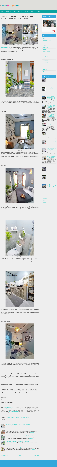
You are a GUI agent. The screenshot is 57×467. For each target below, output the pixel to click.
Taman (44, 58)
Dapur (32, 11)
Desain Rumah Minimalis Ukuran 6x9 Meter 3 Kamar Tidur (51, 133)
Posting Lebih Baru (4, 455)
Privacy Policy (45, 198)
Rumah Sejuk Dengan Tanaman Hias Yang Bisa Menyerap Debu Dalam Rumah (20, 447)
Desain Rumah (8, 11)
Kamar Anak (45, 49)
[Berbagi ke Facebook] (4, 419)
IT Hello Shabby (21, 464)
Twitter (13, 417)
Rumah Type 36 (45, 56)
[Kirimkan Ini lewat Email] (1, 419)
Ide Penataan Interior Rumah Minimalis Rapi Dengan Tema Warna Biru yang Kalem (17, 17)
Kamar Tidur (26, 11)
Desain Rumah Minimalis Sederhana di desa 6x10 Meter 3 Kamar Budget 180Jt (51, 115)
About (44, 200)
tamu (43, 71)
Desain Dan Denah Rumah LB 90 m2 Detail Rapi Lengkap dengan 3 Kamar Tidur (51, 106)
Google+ (18, 417)
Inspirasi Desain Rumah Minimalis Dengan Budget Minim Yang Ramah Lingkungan (20, 435)
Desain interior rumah (9, 415)
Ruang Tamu (20, 11)
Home (44, 196)
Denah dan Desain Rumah (47, 40)
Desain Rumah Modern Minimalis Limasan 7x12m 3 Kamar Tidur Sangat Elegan (51, 97)
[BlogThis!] (2, 419)
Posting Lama (36, 455)
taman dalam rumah (46, 67)
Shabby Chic (39, 464)
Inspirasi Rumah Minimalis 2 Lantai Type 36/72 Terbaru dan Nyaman (18, 424)
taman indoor (45, 69)
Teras (14, 11)
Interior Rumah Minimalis (22, 415)
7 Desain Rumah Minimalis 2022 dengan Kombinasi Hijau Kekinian (17, 441)
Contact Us (44, 202)
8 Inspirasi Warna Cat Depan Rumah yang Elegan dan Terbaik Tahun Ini (51, 124)
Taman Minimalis (45, 60)
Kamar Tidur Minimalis (46, 51)
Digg (28, 417)
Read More (31, 426)
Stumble (23, 417)
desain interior (4, 415)
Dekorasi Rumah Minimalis (32, 464)
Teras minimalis (45, 62)
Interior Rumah (15, 415)
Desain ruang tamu (46, 47)
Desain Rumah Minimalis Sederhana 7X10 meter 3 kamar (50, 80)
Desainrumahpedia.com (5, 47)
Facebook (8, 417)
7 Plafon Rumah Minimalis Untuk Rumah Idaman (14, 430)
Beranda (2, 11)
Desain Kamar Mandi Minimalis (47, 42)
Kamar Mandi (37, 11)
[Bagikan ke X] (3, 419)
